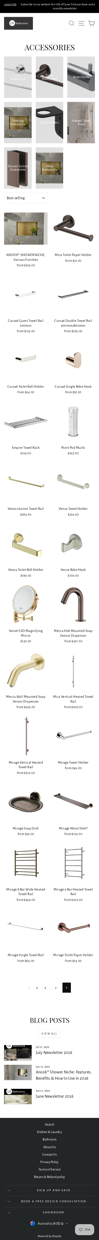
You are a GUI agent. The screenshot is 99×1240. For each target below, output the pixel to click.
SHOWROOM (53, 1212)
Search (49, 1124)
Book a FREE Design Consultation (54, 1201)
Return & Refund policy (49, 1177)
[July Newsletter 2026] (18, 1052)
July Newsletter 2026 (54, 1053)
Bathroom (49, 1139)
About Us (49, 1147)
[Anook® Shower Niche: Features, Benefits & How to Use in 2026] (18, 1072)
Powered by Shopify (50, 1236)
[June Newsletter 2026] (18, 1096)
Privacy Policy (49, 1162)
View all (49, 1033)
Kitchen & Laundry (49, 1132)
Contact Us (49, 1154)
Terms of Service (49, 1169)
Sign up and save (54, 1190)
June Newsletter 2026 (55, 1096)
